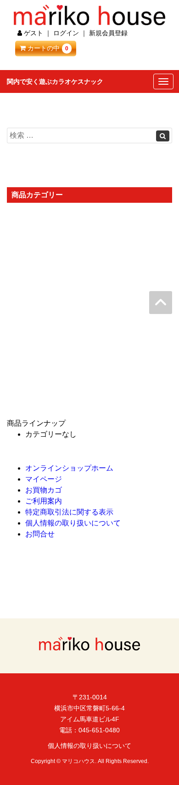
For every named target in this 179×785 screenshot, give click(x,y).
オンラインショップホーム (69, 468)
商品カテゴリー (37, 195)
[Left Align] (162, 135)
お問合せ (40, 534)
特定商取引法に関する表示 (69, 512)
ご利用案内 (43, 501)
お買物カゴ (43, 490)
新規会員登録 (108, 33)
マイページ (43, 479)
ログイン (66, 33)
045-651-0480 (99, 730)
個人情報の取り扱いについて (73, 523)
